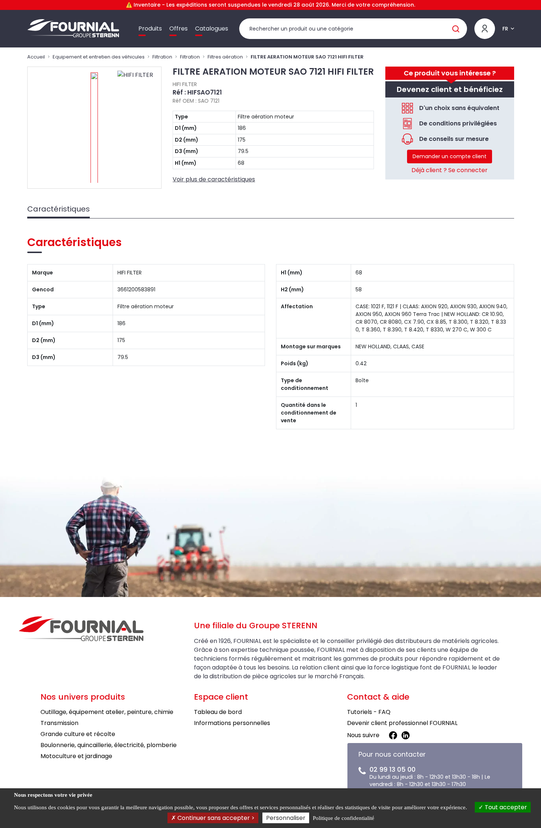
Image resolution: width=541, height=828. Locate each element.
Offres (178, 28)
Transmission (59, 723)
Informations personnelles (232, 723)
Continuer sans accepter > (215, 818)
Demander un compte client (450, 156)
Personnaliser (285, 818)
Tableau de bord (218, 712)
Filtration (162, 56)
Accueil (36, 56)
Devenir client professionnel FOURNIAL (402, 723)
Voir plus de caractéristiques (214, 179)
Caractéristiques (58, 209)
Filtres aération (225, 56)
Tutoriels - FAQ (368, 712)
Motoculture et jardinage (76, 756)
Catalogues (211, 28)
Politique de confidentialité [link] (343, 818)
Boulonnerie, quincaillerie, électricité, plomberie (108, 745)
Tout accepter (505, 807)
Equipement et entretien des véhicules (99, 56)
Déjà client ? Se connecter (449, 170)
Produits (150, 28)
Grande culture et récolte (77, 734)
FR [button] (505, 28)
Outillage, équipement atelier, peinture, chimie (106, 712)
